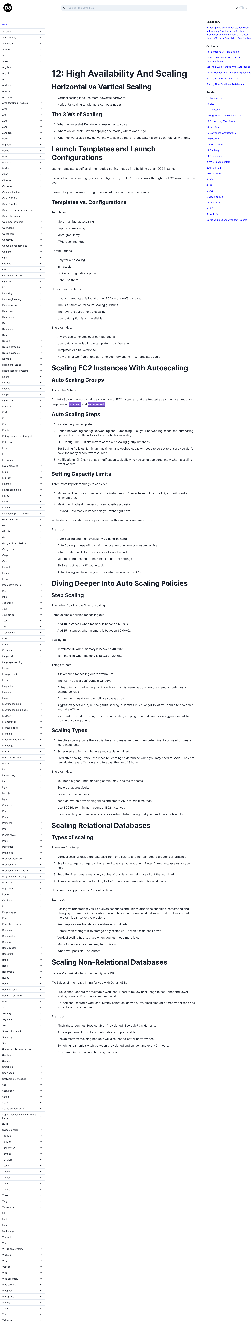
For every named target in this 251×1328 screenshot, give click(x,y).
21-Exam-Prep (214, 173)
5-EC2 (210, 190)
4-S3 (209, 185)
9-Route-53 (212, 214)
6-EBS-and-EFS (215, 196)
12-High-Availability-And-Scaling (224, 115)
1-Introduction (214, 98)
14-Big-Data (213, 127)
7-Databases (213, 202)
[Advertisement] (125, 40)
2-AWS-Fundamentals (218, 161)
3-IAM (209, 179)
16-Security (212, 138)
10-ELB (210, 103)
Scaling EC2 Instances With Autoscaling (228, 66)
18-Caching (212, 150)
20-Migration (213, 167)
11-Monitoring (213, 109)
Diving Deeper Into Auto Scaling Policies (228, 72)
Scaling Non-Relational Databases (225, 84)
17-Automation (214, 144)
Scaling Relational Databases (222, 78)
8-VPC (210, 208)
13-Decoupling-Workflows (220, 121)
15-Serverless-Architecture (221, 132)
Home (5, 24)
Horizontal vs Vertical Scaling (222, 51)
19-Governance (214, 156)
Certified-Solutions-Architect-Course (226, 219)
